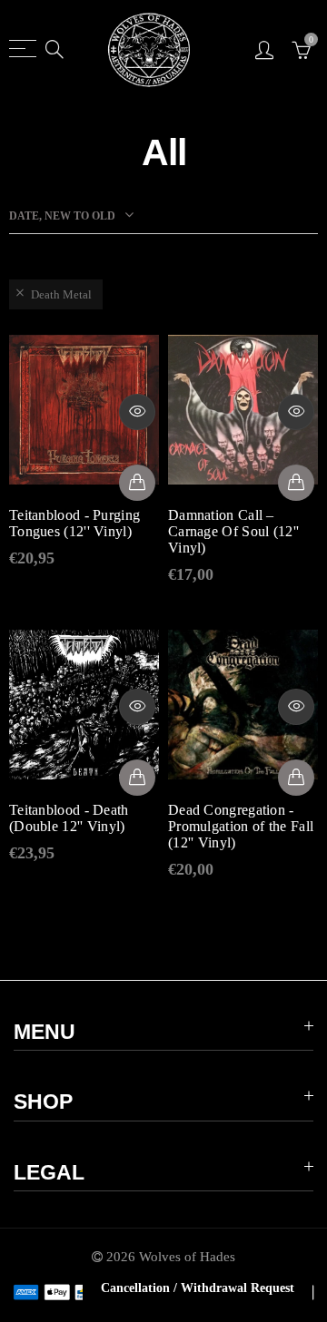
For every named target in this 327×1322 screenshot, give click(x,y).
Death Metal (61, 294)
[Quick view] (137, 412)
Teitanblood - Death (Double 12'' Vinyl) (69, 818)
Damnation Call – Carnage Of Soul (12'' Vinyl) (233, 531)
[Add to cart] (137, 483)
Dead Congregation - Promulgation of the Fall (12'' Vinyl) (240, 826)
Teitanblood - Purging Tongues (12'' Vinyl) (74, 523)
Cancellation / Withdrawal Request (197, 1288)
